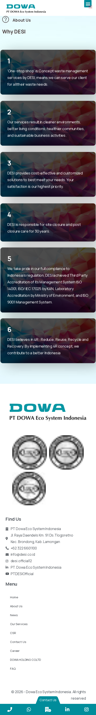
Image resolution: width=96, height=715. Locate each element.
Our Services (18, 624)
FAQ (13, 669)
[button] (88, 3)
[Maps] (48, 709)
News (13, 615)
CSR (13, 633)
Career (15, 651)
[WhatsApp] (28, 709)
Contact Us (18, 642)
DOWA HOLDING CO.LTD (25, 660)
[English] (91, 6)
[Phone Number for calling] (9, 709)
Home (14, 597)
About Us (16, 606)
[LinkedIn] (67, 709)
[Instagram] (86, 709)
